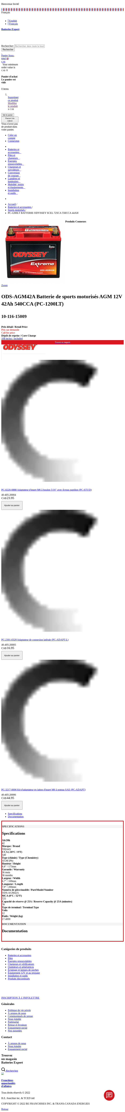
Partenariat (13, 1022)
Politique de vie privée (19, 1010)
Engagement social (17, 1027)
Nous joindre (14, 1019)
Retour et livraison (17, 1024)
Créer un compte (12, 136)
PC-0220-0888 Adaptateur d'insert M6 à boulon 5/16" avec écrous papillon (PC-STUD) (46, 489)
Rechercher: (7, 46)
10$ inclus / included (12, 338)
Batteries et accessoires (19, 955)
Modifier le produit (13, 104)
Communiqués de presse (20, 1016)
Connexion (13, 141)
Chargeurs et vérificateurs (21, 964)
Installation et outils (18, 975)
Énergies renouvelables (20, 961)
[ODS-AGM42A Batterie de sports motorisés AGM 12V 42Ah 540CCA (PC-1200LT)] (33, 282)
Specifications (15, 813)
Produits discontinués (19, 978)
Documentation (16, 816)
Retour (4, 1109)
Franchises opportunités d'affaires (8, 1083)
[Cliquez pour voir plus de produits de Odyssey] (20, 349)
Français (13, 23)
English (13, 20)
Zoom (4, 285)
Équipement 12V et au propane (24, 972)
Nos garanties (15, 1030)
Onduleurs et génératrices (21, 967)
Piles (10, 958)
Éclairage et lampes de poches (23, 970)
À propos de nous (17, 1013)
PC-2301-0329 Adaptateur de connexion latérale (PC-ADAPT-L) (35, 639)
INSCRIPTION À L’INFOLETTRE (20, 997)
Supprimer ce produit (13, 99)
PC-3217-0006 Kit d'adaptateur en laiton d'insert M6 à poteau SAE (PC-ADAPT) (43, 789)
